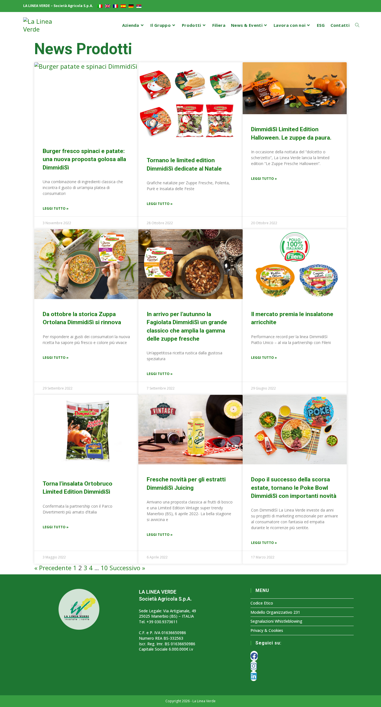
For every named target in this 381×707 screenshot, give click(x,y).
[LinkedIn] (253, 676)
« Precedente (52, 567)
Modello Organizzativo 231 (275, 612)
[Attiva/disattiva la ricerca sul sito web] (357, 25)
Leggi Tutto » (56, 208)
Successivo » (127, 567)
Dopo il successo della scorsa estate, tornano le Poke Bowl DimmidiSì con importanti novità (293, 487)
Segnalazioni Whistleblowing (276, 621)
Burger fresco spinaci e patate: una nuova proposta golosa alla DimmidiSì (84, 159)
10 (104, 567)
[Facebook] (254, 656)
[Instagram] (253, 666)
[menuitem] (100, 6)
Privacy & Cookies (266, 630)
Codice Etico (261, 603)
